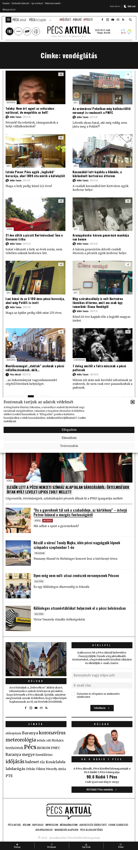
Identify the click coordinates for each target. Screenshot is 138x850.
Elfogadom (69, 429)
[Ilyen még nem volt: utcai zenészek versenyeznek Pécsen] (18, 585)
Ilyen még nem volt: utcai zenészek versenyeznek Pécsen (76, 575)
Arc (76, 102)
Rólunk (36, 681)
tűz (42, 762)
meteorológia (21, 740)
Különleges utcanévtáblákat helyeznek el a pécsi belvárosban (80, 608)
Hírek (10, 229)
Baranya (11, 102)
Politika (90, 19)
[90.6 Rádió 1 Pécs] (102, 753)
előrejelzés (13, 733)
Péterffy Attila (56, 769)
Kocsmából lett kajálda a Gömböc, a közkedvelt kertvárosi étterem (97, 174)
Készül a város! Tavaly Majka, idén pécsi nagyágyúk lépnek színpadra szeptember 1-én (77, 545)
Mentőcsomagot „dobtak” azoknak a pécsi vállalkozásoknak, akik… (35, 368)
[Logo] (69, 812)
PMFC (55, 748)
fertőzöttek (14, 748)
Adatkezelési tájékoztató (61, 417)
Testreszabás (69, 446)
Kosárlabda (55, 762)
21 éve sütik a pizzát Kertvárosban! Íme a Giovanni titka (34, 237)
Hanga (100, 32)
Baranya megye (20, 754)
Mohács (58, 740)
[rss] (123, 19)
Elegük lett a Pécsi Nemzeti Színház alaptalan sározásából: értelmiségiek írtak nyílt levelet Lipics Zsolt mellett (68, 490)
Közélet (66, 19)
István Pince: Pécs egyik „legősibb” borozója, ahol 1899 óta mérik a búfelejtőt (35, 174)
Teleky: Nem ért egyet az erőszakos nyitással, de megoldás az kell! (30, 110)
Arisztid (107, 32)
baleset (32, 761)
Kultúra (39, 581)
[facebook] (102, 19)
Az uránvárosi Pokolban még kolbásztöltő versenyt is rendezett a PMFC (101, 110)
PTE (9, 776)
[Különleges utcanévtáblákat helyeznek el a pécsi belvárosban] (18, 618)
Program (40, 553)
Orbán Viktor (35, 769)
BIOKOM (43, 748)
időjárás (15, 761)
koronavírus (52, 733)
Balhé (78, 19)
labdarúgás (15, 769)
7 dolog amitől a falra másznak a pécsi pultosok (99, 368)
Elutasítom (69, 438)
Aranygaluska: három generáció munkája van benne (101, 237)
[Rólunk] (36, 659)
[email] (117, 19)
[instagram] (107, 19)
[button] (132, 402)
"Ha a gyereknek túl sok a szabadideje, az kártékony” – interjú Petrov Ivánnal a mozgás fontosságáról (80, 512)
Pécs (30, 747)
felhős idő (44, 740)
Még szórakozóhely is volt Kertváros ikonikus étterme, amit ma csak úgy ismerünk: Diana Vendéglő (98, 302)
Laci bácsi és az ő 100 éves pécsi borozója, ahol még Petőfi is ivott (35, 300)
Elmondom (79, 359)
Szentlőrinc (44, 755)
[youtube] (112, 19)
